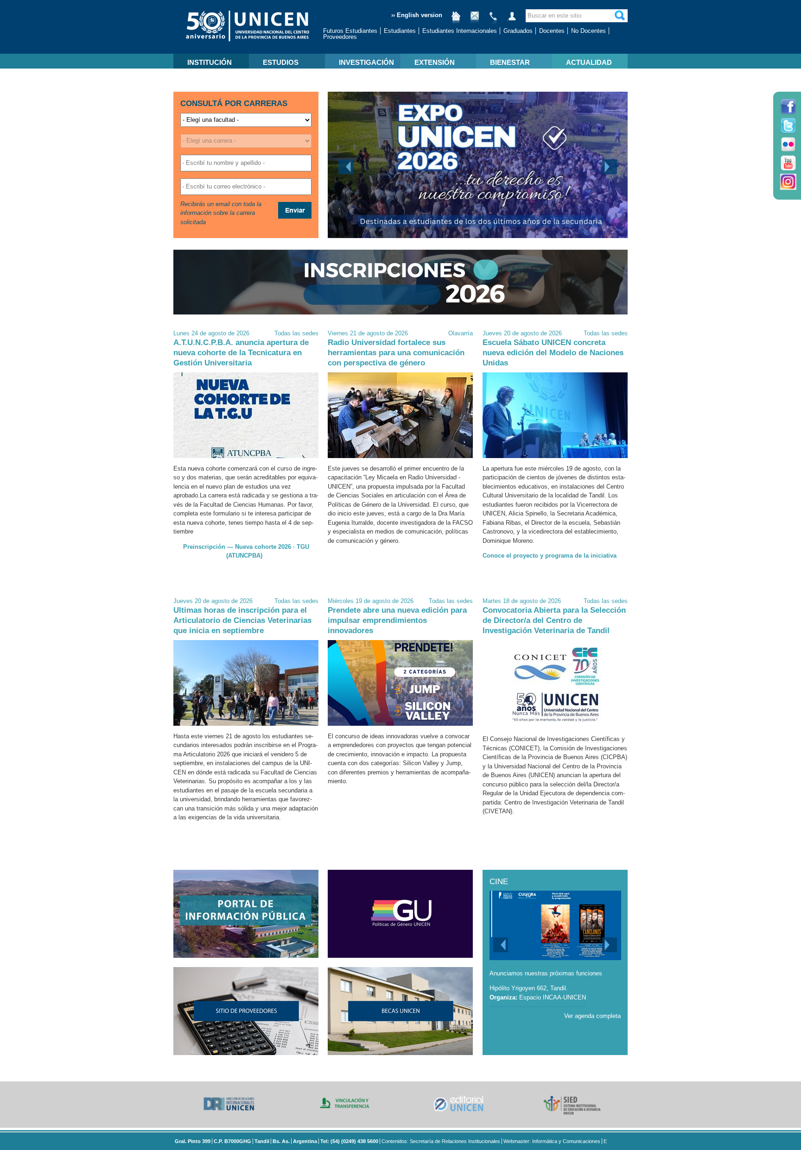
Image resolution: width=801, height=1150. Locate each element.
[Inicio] (456, 20)
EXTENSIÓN (434, 62)
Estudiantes (400, 30)
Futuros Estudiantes (350, 30)
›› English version (416, 15)
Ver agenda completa (592, 1015)
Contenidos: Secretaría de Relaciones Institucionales (440, 1141)
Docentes (552, 30)
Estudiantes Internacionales (459, 30)
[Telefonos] (493, 20)
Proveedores (340, 36)
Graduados (518, 30)
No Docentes (588, 30)
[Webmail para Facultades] (474, 20)
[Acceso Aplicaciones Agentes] (511, 20)
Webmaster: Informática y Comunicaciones (551, 1141)
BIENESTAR (510, 62)
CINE (499, 881)
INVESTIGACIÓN (366, 62)
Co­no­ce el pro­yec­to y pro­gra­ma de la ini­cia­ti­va (550, 555)
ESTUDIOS (281, 62)
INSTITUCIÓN (209, 62)
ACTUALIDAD (589, 62)
